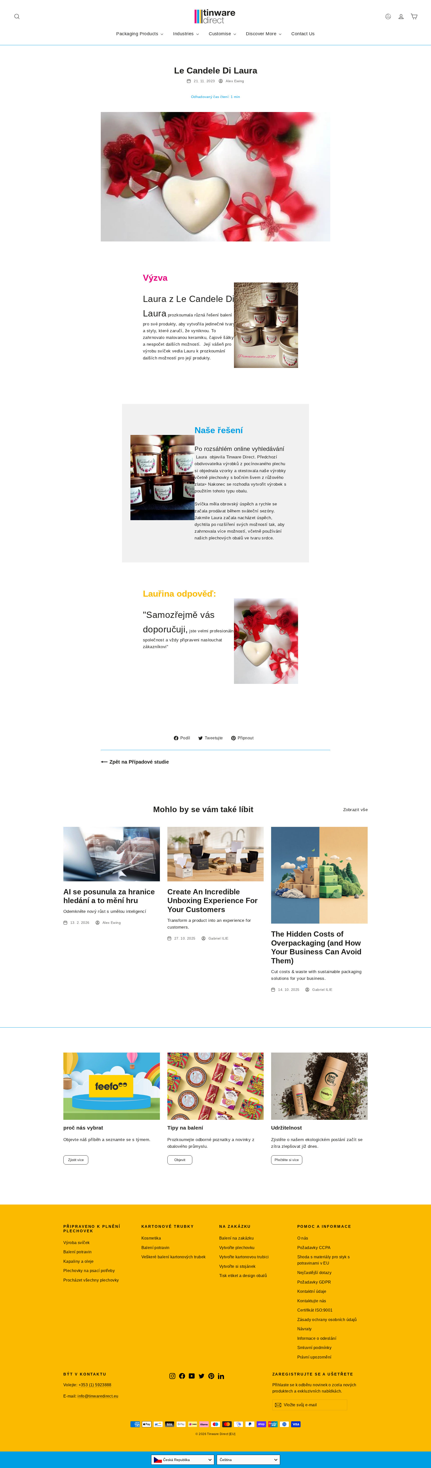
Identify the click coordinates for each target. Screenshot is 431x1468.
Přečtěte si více (287, 1160)
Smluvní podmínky (314, 1348)
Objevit (179, 1160)
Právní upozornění (314, 1357)
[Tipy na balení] (215, 1086)
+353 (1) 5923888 (95, 1385)
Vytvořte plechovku (237, 1248)
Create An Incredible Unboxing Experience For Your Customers (212, 901)
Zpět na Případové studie (139, 762)
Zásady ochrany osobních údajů (327, 1320)
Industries (184, 33)
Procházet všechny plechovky (91, 1280)
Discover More (262, 33)
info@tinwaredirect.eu (98, 1396)
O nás (302, 1238)
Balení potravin (77, 1252)
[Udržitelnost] (319, 1086)
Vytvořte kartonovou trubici (244, 1257)
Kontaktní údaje (311, 1291)
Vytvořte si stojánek (237, 1266)
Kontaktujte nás (311, 1301)
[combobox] (183, 1460)
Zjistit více (76, 1160)
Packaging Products (137, 33)
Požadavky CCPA (314, 1248)
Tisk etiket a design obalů (243, 1276)
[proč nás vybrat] (111, 1086)
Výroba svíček (76, 1243)
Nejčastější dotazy (314, 1273)
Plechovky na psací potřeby (89, 1271)
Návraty (304, 1329)
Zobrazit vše (355, 809)
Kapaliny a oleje (78, 1261)
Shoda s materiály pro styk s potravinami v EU (323, 1260)
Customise (220, 33)
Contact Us (303, 33)
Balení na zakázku (236, 1238)
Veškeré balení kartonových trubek (173, 1257)
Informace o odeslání (316, 1338)
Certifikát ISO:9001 (315, 1310)
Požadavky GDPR (314, 1282)
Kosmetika (151, 1238)
